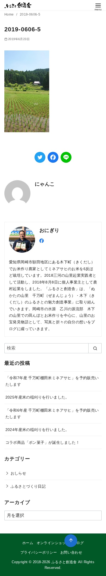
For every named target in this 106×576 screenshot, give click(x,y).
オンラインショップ (53, 543)
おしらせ (18, 473)
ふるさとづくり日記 (28, 486)
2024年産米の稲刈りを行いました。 (37, 429)
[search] (95, 348)
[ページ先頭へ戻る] (70, 540)
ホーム (27, 543)
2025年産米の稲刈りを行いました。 (37, 397)
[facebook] (41, 240)
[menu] (98, 6)
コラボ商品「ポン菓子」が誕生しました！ (42, 442)
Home (9, 14)
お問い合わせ (71, 552)
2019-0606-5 (30, 14)
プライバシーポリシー (38, 552)
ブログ (78, 543)
